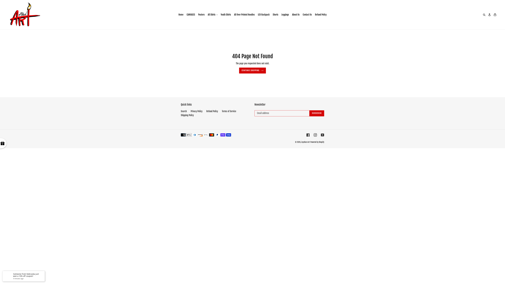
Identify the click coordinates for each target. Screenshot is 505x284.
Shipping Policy (187, 115)
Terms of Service (229, 111)
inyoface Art (305, 142)
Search (184, 111)
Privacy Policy (196, 111)
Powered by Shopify (317, 142)
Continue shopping (250, 70)
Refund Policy (212, 111)
